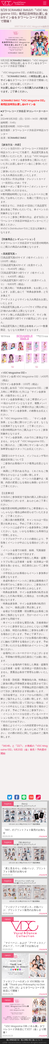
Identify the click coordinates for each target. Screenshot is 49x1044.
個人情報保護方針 (13, 1040)
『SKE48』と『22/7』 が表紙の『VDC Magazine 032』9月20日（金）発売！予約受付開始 (24, 749)
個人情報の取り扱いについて (32, 1040)
